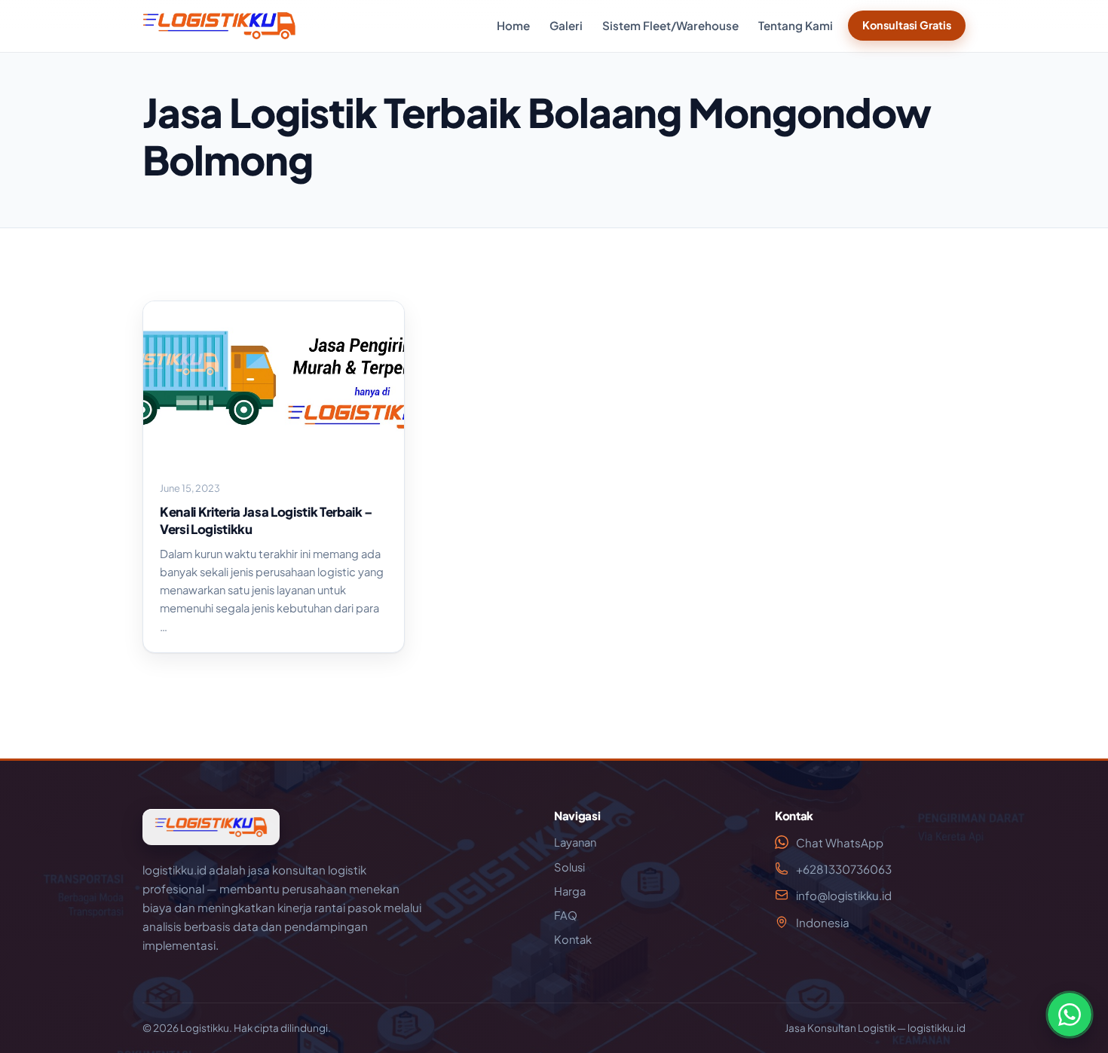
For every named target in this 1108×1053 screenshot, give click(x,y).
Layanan (575, 842)
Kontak (573, 939)
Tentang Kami (795, 25)
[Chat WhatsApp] (1069, 1014)
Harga (570, 891)
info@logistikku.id (844, 895)
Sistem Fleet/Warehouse (670, 25)
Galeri (566, 25)
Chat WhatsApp (839, 842)
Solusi (569, 867)
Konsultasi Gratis (906, 25)
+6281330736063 (844, 869)
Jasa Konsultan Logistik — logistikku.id (875, 1027)
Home (513, 25)
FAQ (565, 915)
